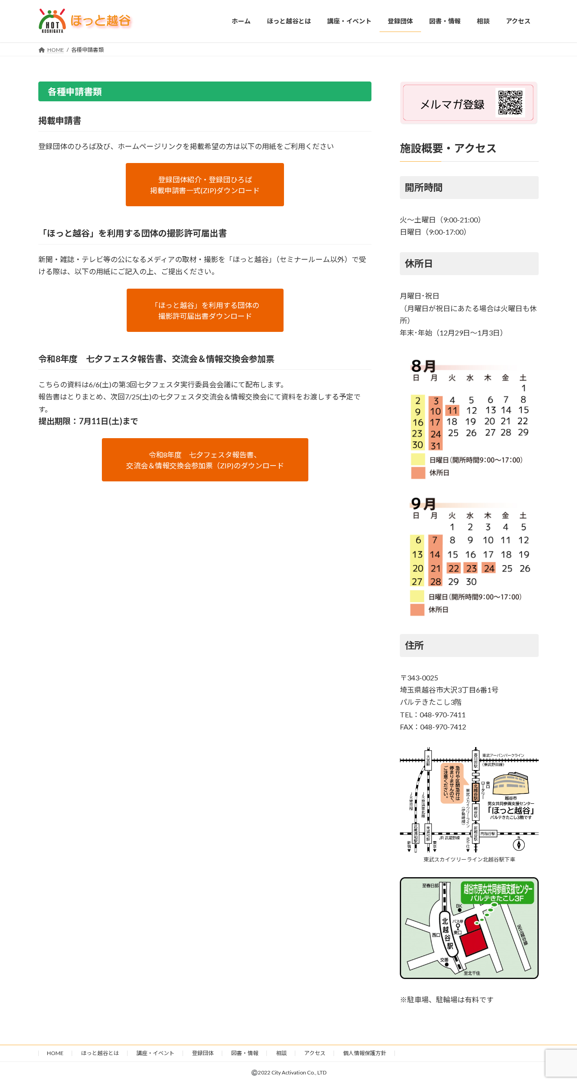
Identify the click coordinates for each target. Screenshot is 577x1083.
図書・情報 (244, 1053)
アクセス (314, 1053)
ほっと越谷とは (100, 1053)
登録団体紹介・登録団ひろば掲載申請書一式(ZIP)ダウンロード (205, 185)
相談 (281, 1053)
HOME (55, 1053)
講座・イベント (155, 1053)
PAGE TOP (554, 1042)
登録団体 (203, 1053)
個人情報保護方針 (364, 1053)
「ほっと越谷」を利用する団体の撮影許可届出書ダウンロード (205, 310)
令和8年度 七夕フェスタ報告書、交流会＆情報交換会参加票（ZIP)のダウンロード (205, 460)
